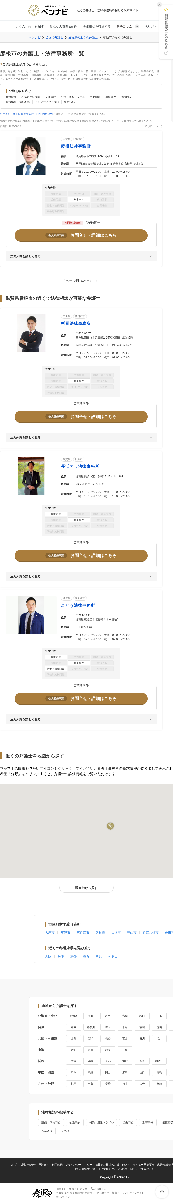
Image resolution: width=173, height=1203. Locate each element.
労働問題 (95, 97)
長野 (108, 1038)
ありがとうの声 (156, 26)
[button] (110, 826)
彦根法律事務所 (76, 146)
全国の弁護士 (54, 37)
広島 (125, 1072)
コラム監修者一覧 (84, 1169)
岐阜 (90, 1049)
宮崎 (159, 1083)
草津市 (65, 932)
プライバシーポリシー (78, 1164)
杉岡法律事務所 (76, 323)
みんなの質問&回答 (63, 26)
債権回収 (126, 97)
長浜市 (78, 459)
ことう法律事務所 (78, 605)
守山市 (132, 932)
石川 (142, 1038)
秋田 (142, 1016)
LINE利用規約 (44, 114)
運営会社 (43, 1164)
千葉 (125, 1027)
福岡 (73, 1083)
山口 (142, 1072)
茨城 (142, 1027)
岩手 (108, 1016)
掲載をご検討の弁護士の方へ (112, 1164)
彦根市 (78, 139)
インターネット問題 (47, 102)
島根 (90, 1072)
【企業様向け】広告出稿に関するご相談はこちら (127, 1169)
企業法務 (69, 102)
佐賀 (90, 1083)
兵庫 (61, 956)
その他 (65, 1131)
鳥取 (73, 1072)
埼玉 (108, 1027)
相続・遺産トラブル (73, 97)
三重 (125, 1049)
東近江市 (80, 598)
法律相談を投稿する (96, 26)
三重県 (66, 316)
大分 (142, 1083)
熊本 (125, 1083)
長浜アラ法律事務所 (80, 466)
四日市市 (80, 316)
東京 (73, 1027)
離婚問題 (11, 97)
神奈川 (91, 1027)
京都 (73, 956)
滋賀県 (66, 139)
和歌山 (113, 956)
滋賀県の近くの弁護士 (83, 37)
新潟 (90, 1038)
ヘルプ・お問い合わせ (22, 1164)
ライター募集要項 (144, 1164)
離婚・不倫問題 (50, 1122)
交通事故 (50, 97)
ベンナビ (35, 37)
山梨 (73, 1038)
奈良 (99, 956)
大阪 (48, 956)
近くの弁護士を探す (30, 26)
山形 (159, 1016)
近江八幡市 (151, 932)
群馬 (159, 1027)
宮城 (125, 1016)
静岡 (108, 1049)
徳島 (159, 1072)
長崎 (108, 1083)
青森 (90, 1016)
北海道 (74, 1016)
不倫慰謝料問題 (30, 97)
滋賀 (86, 956)
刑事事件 (110, 97)
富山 (125, 1038)
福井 (159, 1038)
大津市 (50, 932)
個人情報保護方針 (23, 114)
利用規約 (5, 114)
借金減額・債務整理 (18, 102)
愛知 (73, 1049)
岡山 (108, 1072)
